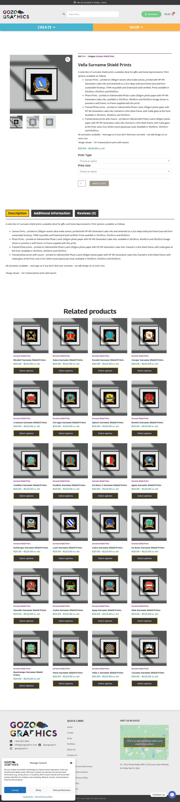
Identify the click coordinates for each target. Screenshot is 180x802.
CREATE (45, 27)
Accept (15, 790)
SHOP (135, 27)
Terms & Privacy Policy (43, 796)
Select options (26, 370)
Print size (84, 165)
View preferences (61, 790)
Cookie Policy (28, 796)
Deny (38, 790)
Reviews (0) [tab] (86, 213)
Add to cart (99, 183)
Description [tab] (17, 213)
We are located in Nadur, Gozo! (91, 2)
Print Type (85, 155)
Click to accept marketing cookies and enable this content (144, 742)
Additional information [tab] (52, 213)
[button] (71, 763)
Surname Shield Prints (105, 56)
